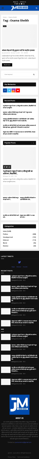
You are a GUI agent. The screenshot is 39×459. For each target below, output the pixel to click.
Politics (5, 234)
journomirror (7, 53)
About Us (15, 2)
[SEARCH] (34, 74)
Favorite (25, 267)
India (5, 26)
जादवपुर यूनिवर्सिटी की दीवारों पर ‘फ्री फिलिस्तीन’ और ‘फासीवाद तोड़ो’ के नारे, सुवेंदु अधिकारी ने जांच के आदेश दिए (25, 299)
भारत (2, 329)
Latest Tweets (7, 256)
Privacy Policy (12, 457)
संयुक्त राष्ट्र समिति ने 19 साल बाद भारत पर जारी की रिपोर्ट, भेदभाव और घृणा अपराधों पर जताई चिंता (24, 322)
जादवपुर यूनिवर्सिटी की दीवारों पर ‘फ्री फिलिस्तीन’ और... (28, 199)
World (5, 243)
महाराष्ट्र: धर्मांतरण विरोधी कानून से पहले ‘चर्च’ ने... (11, 199)
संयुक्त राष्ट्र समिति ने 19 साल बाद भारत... (27, 216)
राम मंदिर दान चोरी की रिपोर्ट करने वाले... (11, 216)
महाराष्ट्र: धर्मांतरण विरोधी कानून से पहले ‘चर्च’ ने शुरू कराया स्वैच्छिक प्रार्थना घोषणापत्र (24, 287)
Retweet (18, 267)
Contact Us (23, 2)
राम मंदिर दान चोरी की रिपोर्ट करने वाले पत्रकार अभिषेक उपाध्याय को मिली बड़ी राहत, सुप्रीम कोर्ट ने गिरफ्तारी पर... (24, 311)
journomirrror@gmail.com (23, 442)
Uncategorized (8, 237)
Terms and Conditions (23, 457)
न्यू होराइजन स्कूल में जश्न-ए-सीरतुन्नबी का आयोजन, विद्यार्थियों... (18, 172)
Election (5, 246)
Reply (13, 267)
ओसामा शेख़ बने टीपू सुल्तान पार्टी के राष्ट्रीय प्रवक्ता (18, 50)
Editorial (6, 240)
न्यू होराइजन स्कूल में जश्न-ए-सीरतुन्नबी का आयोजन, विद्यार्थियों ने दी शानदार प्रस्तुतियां (24, 277)
